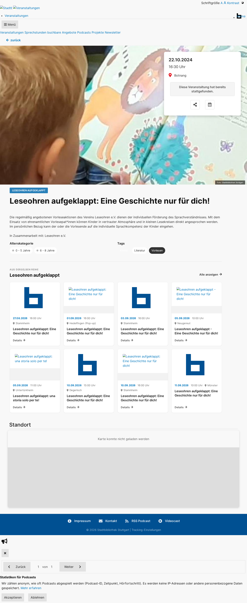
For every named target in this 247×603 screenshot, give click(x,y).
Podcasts (84, 32)
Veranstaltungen (12, 32)
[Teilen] (195, 104)
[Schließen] (5, 553)
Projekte (98, 32)
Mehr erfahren (31, 588)
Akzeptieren (13, 597)
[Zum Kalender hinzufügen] (209, 104)
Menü (11, 24)
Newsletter (113, 32)
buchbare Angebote (61, 32)
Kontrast (234, 3)
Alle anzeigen (208, 274)
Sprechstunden (35, 32)
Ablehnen (37, 597)
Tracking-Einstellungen (146, 529)
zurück (15, 40)
